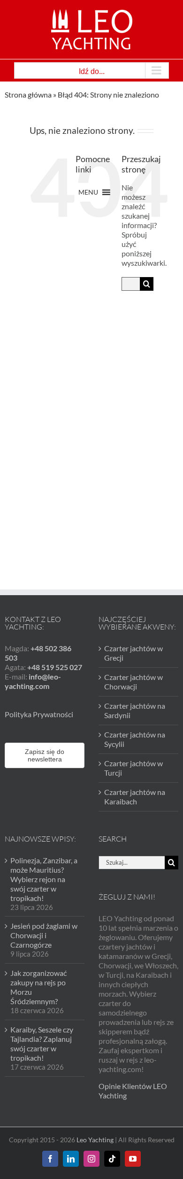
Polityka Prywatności (39, 714)
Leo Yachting (95, 1140)
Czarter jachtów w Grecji (133, 653)
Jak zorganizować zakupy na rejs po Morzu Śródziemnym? (38, 987)
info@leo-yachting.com (33, 681)
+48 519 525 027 (54, 667)
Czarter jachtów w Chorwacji (133, 681)
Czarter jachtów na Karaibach (134, 796)
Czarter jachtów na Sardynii (134, 710)
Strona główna (28, 94)
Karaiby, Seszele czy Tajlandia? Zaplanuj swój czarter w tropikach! (41, 1043)
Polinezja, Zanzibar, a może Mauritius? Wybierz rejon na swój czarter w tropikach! (43, 879)
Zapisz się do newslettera (44, 755)
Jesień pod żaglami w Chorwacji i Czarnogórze (43, 935)
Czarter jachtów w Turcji (133, 768)
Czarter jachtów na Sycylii (134, 739)
